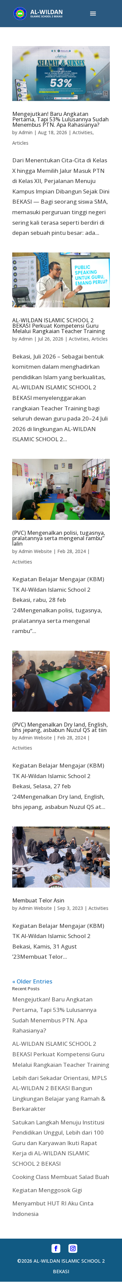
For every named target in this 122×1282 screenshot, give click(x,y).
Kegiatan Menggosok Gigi (47, 1190)
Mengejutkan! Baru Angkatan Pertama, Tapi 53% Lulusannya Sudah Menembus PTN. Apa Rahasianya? (60, 119)
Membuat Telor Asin (38, 900)
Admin (26, 132)
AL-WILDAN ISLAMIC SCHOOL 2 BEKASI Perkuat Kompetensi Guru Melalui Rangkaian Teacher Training (58, 326)
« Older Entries (32, 981)
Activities (83, 132)
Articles (20, 143)
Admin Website (35, 551)
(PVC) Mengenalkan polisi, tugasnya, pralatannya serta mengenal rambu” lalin (58, 538)
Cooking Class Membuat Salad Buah (60, 1177)
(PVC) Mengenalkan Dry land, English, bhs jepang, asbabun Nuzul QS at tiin (60, 727)
